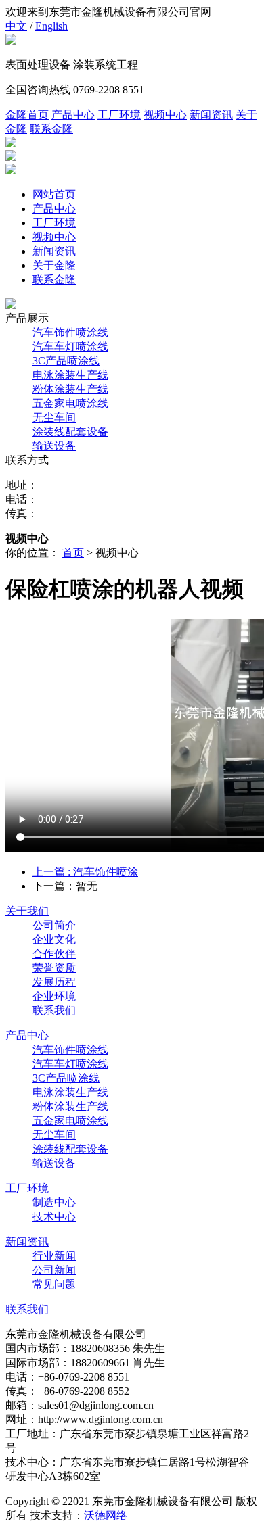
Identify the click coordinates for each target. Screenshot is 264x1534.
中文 (16, 26)
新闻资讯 (211, 114)
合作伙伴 (54, 953)
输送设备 (54, 446)
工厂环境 (119, 114)
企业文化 (54, 939)
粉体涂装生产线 (70, 389)
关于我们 (27, 911)
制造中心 (54, 1202)
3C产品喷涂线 (66, 360)
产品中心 (73, 114)
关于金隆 (54, 265)
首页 (73, 552)
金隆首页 (27, 114)
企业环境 (54, 996)
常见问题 (54, 1284)
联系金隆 (51, 129)
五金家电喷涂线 (70, 403)
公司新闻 (54, 1270)
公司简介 (54, 925)
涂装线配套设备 (70, 431)
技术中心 (54, 1216)
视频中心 (165, 114)
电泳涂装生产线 (70, 375)
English (51, 26)
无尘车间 (54, 417)
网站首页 (54, 194)
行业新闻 (54, 1256)
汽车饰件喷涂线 (70, 332)
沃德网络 (105, 1515)
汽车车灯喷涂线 (70, 346)
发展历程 (54, 982)
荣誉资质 (54, 968)
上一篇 (85, 872)
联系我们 (54, 1010)
